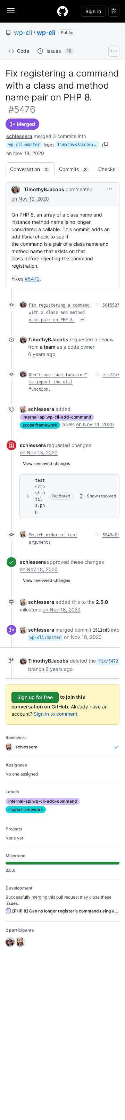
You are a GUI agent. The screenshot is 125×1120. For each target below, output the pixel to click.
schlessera (19, 136)
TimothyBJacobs (44, 189)
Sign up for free (35, 697)
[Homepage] (62, 11)
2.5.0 (102, 602)
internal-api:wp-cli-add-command (57, 417)
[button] (109, 188)
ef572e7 (110, 374)
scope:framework (40, 425)
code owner (81, 347)
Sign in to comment (55, 714)
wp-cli (23, 32)
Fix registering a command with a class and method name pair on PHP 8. (59, 312)
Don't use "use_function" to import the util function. (58, 382)
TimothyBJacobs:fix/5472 (78, 144)
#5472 (32, 279)
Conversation (32, 169)
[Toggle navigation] (11, 11)
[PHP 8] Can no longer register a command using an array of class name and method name (65, 911)
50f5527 (110, 305)
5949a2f (110, 535)
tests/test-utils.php (40, 496)
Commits (76, 169)
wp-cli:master (24, 144)
